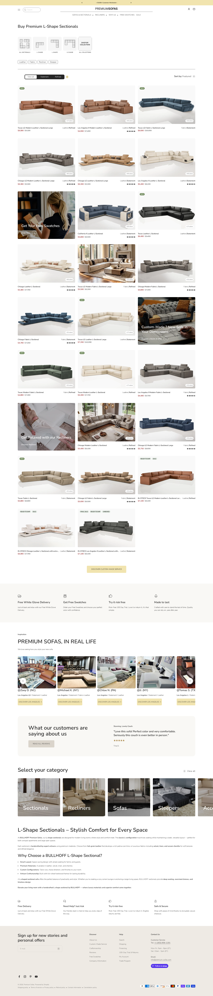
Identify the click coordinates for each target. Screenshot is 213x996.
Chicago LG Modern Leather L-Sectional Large (36, 181)
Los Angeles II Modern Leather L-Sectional (95, 128)
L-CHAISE (40, 52)
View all (31, 77)
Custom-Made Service (98, 944)
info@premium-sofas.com (161, 959)
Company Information (97, 961)
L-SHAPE (55, 52)
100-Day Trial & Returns (128, 952)
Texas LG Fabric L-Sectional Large (151, 128)
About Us (93, 940)
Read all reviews (41, 744)
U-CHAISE (70, 52)
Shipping (122, 944)
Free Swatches (127, 15)
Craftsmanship (95, 948)
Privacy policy (49, 987)
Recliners (100, 15)
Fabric (32, 62)
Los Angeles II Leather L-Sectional (151, 181)
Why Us (112, 15)
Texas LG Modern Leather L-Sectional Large (35, 128)
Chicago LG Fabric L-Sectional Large (92, 498)
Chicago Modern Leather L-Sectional (92, 445)
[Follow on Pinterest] (30, 976)
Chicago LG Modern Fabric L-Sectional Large (155, 445)
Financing (123, 948)
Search (121, 940)
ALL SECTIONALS (24, 52)
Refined (58, 77)
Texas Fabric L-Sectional (27, 498)
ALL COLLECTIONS (85, 52)
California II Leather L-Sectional (90, 233)
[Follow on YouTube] (36, 976)
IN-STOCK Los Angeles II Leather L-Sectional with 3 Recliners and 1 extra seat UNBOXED (98, 551)
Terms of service (36, 987)
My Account (123, 956)
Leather (22, 62)
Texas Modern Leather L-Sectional (91, 392)
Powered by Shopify (42, 985)
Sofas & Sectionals (81, 15)
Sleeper (53, 62)
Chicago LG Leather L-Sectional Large (93, 181)
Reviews (92, 952)
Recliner (42, 62)
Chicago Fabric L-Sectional (28, 339)
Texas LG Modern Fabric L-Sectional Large (94, 286)
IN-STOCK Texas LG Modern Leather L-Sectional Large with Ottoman (160, 498)
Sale (138, 15)
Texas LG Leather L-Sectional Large (92, 339)
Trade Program (125, 961)
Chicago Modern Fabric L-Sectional (152, 286)
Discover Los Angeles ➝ (30, 702)
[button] (131, 131)
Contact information (74, 987)
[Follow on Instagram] (24, 976)
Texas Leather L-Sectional (148, 233)
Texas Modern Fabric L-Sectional (31, 392)
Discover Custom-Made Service (106, 569)
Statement (44, 77)
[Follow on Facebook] (19, 976)
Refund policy (60, 987)
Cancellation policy (90, 987)
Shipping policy (23, 987)
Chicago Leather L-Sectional (29, 286)
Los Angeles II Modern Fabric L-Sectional (154, 392)
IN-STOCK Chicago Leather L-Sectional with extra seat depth (38, 551)
